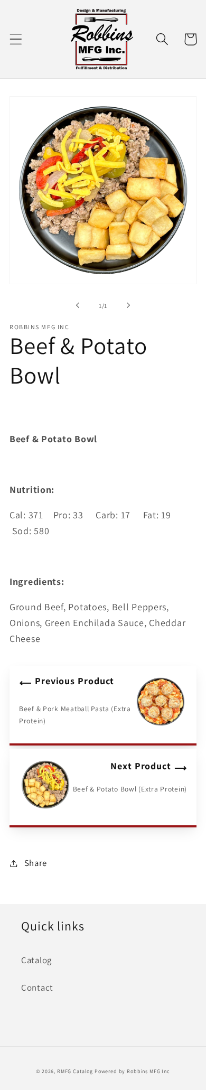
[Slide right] (128, 305)
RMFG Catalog (75, 1071)
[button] (16, 39)
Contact (37, 987)
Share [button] (35, 863)
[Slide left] (77, 305)
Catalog (36, 960)
